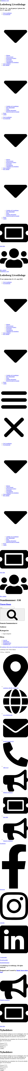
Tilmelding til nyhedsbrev (12, 62)
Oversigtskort (9, 61)
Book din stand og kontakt (12, 111)
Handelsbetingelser (4, 962)
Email (1, 1046)
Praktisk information (11, 110)
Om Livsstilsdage (7, 13)
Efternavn (2, 1045)
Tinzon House (5, 604)
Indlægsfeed (6, 641)
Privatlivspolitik (4, 960)
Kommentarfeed (7, 643)
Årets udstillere (6, 63)
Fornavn (2, 1043)
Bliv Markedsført (10, 107)
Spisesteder (9, 59)
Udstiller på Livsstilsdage (12, 106)
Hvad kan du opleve (11, 58)
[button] (14, 414)
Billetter (8, 55)
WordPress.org (6, 644)
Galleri (4, 114)
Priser (7, 109)
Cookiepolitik (3, 957)
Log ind (5, 640)
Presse (4, 113)
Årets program (9, 57)
